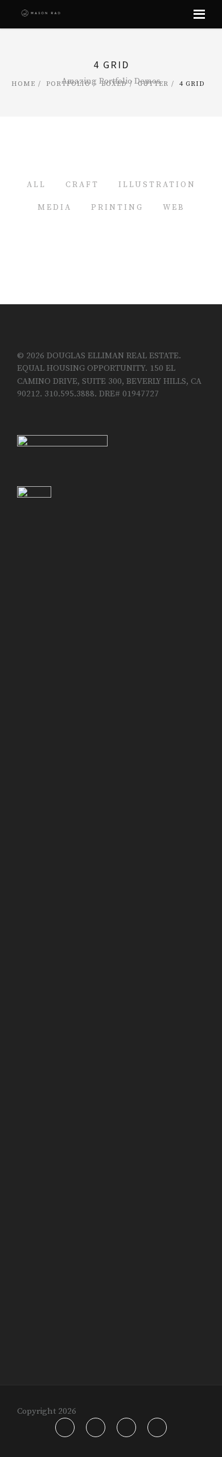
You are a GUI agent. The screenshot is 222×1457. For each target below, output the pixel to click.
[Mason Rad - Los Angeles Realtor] (40, 14)
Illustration (157, 185)
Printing (117, 207)
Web (174, 207)
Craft (82, 185)
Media (55, 207)
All (36, 185)
